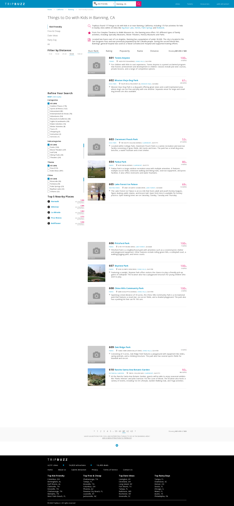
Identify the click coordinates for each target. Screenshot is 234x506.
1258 (82, 222)
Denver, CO (159, 484)
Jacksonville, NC (90, 496)
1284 (82, 211)
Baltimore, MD (125, 491)
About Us (62, 470)
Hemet (138, 28)
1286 (82, 206)
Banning (71, 10)
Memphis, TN (53, 494)
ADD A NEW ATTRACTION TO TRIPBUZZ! (117, 438)
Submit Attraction (78, 470)
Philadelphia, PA (161, 496)
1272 (82, 217)
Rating (109, 51)
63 (132, 431)
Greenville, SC (124, 496)
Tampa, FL (87, 481)
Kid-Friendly (55, 26)
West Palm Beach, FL (57, 496)
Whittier (55, 207)
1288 (82, 200)
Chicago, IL (159, 489)
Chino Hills (140, 61)
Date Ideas (53, 35)
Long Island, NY (125, 484)
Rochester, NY (125, 494)
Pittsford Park (122, 243)
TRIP (15, 3)
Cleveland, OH (125, 481)
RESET (50, 97)
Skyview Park (121, 265)
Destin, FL (159, 486)
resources (205, 4)
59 (116, 431)
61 (124, 431)
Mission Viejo (146, 84)
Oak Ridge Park (123, 347)
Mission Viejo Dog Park (126, 80)
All (49, 44)
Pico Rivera (56, 218)
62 (128, 431)
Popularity (125, 51)
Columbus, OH (54, 479)
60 (120, 431)
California (60, 10)
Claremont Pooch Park (126, 139)
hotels (190, 4)
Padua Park (120, 161)
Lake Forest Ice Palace (126, 184)
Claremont (146, 143)
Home (50, 10)
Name (140, 51)
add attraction (223, 4)
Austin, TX (159, 494)
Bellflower (56, 223)
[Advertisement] (66, 74)
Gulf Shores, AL (54, 484)
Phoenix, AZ (88, 489)
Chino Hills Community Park (129, 288)
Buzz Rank (93, 51)
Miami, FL (159, 491)
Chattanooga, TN (55, 491)
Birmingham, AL (54, 481)
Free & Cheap (54, 31)
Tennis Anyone (122, 58)
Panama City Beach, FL (93, 491)
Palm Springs (146, 28)
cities (177, 4)
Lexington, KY (125, 479)
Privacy (95, 470)
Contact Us (127, 470)
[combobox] (104, 4)
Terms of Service (110, 470)
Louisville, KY (88, 494)
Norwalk (55, 201)
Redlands (160, 28)
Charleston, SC (161, 481)
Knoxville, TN (53, 489)
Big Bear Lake (128, 28)
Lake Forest (150, 188)
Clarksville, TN (54, 486)
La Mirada (55, 212)
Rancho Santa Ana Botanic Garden (132, 369)
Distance (154, 51)
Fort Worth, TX (125, 486)
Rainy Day (52, 40)
